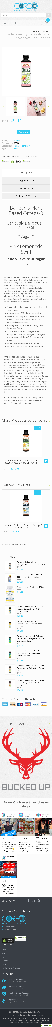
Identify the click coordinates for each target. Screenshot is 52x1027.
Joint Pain (25, 145)
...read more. (37, 1023)
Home (36, 31)
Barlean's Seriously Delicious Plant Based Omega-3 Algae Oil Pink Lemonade (30, 682)
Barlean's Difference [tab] (26, 196)
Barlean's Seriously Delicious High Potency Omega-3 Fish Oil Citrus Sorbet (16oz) (30, 608)
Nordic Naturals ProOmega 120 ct (30, 587)
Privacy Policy (25, 1015)
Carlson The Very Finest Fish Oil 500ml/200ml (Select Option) (29, 575)
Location (5, 961)
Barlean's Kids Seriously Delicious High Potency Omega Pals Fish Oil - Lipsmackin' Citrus (31, 638)
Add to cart (23, 132)
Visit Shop (26, 759)
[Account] (15, 23)
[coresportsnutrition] (3, 815)
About (4, 957)
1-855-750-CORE (10, 926)
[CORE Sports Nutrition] (26, 6)
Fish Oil (46, 31)
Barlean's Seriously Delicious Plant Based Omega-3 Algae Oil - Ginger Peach (21, 463)
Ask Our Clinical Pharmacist (11, 968)
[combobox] (26, 15)
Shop (3, 953)
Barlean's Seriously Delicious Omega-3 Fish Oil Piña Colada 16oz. (23, 526)
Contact (4, 964)
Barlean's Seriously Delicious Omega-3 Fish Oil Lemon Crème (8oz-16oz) (29, 623)
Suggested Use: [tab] (26, 180)
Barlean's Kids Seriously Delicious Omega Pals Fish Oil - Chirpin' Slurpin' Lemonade (30, 653)
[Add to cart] (46, 461)
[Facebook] (28, 901)
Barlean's (18, 140)
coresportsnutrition (15, 814)
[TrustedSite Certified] (6, 160)
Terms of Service (37, 1015)
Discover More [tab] (26, 188)
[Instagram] (33, 901)
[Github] (39, 901)
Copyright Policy (14, 1015)
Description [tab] (26, 172)
